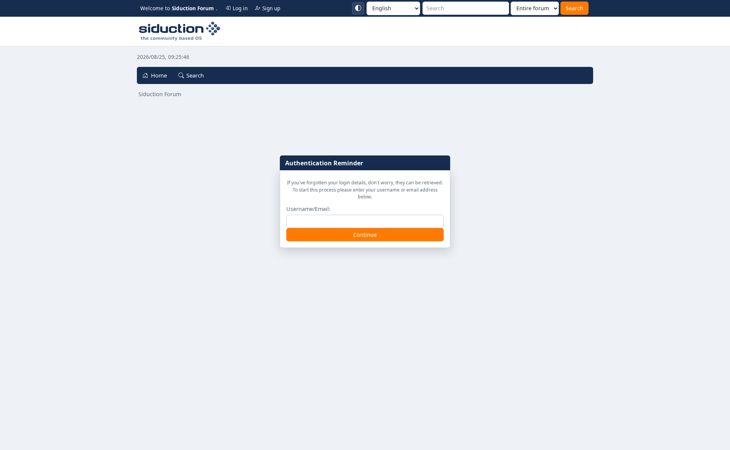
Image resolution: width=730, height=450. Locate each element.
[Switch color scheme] (358, 8)
